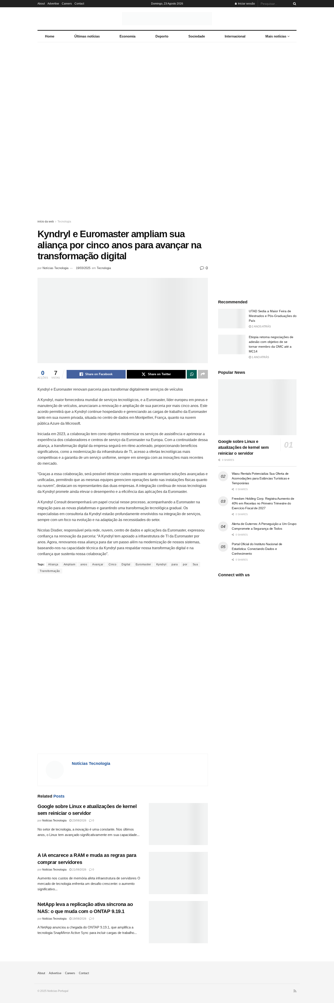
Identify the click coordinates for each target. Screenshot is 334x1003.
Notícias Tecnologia (55, 268)
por (185, 564)
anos (83, 564)
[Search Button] (294, 3)
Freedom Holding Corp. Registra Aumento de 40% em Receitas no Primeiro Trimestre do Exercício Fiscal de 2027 (263, 503)
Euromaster (143, 564)
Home (49, 36)
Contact (79, 3)
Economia (127, 36)
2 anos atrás (261, 326)
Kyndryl (161, 564)
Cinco (113, 564)
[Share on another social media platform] (203, 374)
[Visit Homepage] (167, 18)
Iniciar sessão (246, 3)
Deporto (161, 36)
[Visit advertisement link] (167, 135)
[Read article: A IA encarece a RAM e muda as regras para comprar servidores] (178, 873)
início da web (45, 221)
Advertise (53, 3)
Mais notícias (275, 36)
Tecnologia (64, 221)
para (175, 564)
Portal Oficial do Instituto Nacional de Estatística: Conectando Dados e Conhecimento (257, 548)
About (41, 3)
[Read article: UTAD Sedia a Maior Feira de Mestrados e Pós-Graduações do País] (231, 318)
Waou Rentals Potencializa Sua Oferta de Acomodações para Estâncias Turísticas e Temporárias (260, 478)
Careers (67, 3)
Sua (195, 564)
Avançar (97, 564)
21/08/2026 (79, 869)
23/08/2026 (79, 820)
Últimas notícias (87, 36)
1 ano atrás (260, 357)
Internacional (235, 36)
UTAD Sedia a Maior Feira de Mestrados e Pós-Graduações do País (273, 315)
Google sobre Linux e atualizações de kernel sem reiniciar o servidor (243, 447)
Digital (126, 564)
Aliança (53, 564)
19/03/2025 (83, 268)
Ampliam (69, 564)
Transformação (50, 571)
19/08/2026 (79, 918)
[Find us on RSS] (295, 991)
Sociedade (196, 36)
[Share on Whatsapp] (192, 374)
